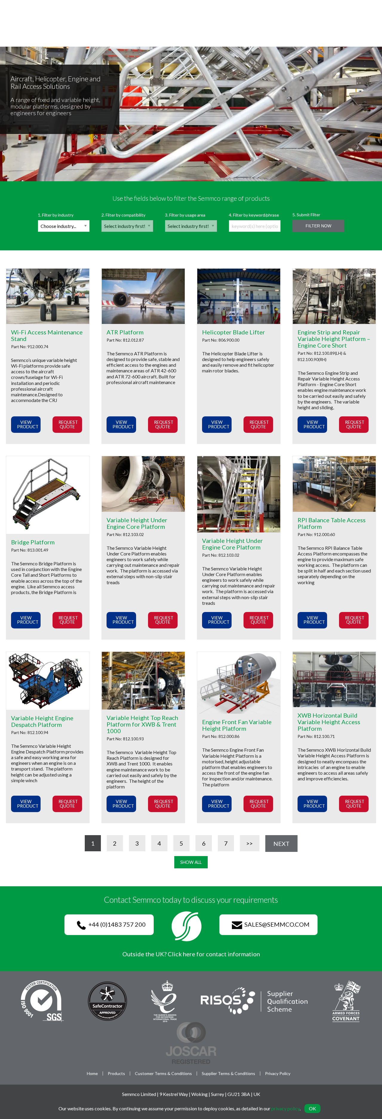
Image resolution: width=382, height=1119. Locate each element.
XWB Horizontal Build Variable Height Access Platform (329, 722)
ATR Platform (125, 332)
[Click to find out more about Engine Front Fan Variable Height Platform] (238, 683)
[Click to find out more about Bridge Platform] (47, 495)
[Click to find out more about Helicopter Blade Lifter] (238, 296)
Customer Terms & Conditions (163, 1073)
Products (116, 1073)
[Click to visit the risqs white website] (254, 1000)
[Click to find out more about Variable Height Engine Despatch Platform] (47, 681)
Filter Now (318, 225)
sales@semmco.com (275, 924)
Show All (191, 862)
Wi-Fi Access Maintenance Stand (47, 335)
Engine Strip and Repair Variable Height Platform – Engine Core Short (334, 338)
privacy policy (285, 1108)
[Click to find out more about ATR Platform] (143, 296)
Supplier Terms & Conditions (228, 1073)
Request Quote (68, 424)
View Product (27, 424)
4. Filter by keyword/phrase (254, 214)
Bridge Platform (33, 542)
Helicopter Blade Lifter (233, 332)
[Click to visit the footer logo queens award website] (164, 1000)
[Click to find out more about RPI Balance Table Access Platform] (334, 483)
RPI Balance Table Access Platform (332, 523)
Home (92, 1073)
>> (249, 843)
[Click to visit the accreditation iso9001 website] (42, 1000)
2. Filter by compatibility (123, 214)
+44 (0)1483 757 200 (116, 924)
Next (281, 843)
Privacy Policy (277, 1073)
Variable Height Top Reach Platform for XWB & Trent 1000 (142, 724)
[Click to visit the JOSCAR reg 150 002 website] (191, 1042)
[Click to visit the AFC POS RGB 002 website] (346, 1000)
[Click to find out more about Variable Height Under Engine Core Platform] (143, 483)
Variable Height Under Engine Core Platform (137, 523)
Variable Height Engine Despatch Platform (42, 721)
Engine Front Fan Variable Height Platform (237, 725)
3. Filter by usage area (185, 214)
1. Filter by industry (55, 214)
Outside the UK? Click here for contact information (191, 953)
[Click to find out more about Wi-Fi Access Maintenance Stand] (47, 296)
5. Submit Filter (311, 220)
